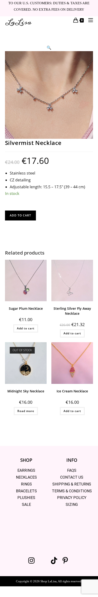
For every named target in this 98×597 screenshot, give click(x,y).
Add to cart (20, 215)
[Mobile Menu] (89, 20)
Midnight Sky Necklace (25, 391)
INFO (71, 460)
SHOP (26, 460)
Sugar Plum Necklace (26, 308)
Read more (25, 411)
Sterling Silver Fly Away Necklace (72, 311)
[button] (49, 47)
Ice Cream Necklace (72, 391)
